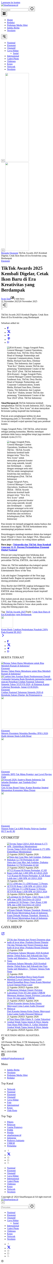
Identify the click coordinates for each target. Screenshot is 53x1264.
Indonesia (11, 1138)
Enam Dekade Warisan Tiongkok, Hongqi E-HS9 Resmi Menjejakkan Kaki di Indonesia (28, 916)
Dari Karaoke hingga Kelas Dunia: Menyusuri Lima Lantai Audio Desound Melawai (28, 1012)
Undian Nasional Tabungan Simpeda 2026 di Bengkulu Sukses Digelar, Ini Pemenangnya (22, 693)
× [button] (3, 1202)
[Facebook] (8, 328)
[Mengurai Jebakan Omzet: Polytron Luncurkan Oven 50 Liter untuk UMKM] (29, 992)
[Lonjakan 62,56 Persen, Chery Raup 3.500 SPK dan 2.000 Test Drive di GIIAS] (29, 899)
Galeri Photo (13, 1181)
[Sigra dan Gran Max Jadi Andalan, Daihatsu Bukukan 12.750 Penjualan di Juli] (29, 859)
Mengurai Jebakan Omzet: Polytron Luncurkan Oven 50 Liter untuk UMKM (29, 996)
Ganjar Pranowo (14, 1127)
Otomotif (11, 1097)
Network (11, 1089)
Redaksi (11, 22)
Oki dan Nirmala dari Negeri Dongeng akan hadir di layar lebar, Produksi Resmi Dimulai (27, 946)
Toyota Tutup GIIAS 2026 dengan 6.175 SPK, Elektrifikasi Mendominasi (29, 850)
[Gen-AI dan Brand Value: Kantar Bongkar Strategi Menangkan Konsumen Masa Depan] (26, 782)
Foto (9, 1102)
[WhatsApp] (8, 342)
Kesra (10, 1107)
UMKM (11, 1143)
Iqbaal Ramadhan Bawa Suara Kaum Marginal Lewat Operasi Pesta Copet (29, 983)
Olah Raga (12, 1110)
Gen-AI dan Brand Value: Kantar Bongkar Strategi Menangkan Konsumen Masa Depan (24, 788)
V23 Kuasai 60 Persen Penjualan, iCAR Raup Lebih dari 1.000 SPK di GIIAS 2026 (28, 877)
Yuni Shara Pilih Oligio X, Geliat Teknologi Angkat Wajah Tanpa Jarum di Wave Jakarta (27, 1025)
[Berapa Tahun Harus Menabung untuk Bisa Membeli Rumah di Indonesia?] (26, 666)
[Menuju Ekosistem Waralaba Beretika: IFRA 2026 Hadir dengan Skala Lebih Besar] (27, 728)
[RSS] (8, 1163)
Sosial (16, 1223)
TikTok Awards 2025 (16, 612)
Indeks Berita (13, 28)
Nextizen (11, 30)
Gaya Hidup (13, 1100)
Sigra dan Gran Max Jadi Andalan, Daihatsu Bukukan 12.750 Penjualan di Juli (27, 863)
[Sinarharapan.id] (9, 5)
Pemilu (10, 1132)
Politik (10, 1130)
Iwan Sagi (6, 298)
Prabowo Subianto (15, 1140)
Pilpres (10, 1122)
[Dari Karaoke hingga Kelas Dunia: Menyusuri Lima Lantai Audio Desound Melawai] (29, 1008)
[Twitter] (9, 332)
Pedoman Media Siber (17, 25)
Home (10, 20)
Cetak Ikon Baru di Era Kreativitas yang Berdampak (25, 613)
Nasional (11, 1092)
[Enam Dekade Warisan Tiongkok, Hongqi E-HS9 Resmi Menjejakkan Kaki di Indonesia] (29, 913)
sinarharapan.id (14, 1135)
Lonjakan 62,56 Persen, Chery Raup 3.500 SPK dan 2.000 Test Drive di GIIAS (27, 903)
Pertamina (11, 1146)
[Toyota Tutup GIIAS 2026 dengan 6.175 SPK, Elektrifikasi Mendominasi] (29, 846)
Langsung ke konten (10, 2)
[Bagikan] (4, 305)
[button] (32, 8)
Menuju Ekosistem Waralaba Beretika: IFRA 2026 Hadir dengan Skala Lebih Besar (24, 734)
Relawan (11, 1124)
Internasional (13, 1105)
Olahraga (11, 1184)
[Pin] (9, 339)
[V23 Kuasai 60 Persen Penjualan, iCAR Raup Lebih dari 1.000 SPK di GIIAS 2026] (29, 873)
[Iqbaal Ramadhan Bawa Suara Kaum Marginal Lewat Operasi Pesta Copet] (29, 979)
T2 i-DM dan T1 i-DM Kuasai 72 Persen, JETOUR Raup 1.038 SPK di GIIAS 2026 (27, 890)
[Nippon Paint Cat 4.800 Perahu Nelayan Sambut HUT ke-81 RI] (27, 823)
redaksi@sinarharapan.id (12, 1058)
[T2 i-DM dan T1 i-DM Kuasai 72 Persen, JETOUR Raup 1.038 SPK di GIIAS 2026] (29, 886)
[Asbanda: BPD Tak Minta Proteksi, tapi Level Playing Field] (27, 769)
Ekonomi (5, 261)
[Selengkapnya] (3, 934)
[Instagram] (8, 1157)
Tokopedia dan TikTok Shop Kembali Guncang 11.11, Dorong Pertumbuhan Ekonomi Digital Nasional (26, 547)
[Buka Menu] (4, 13)
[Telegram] (8, 335)
